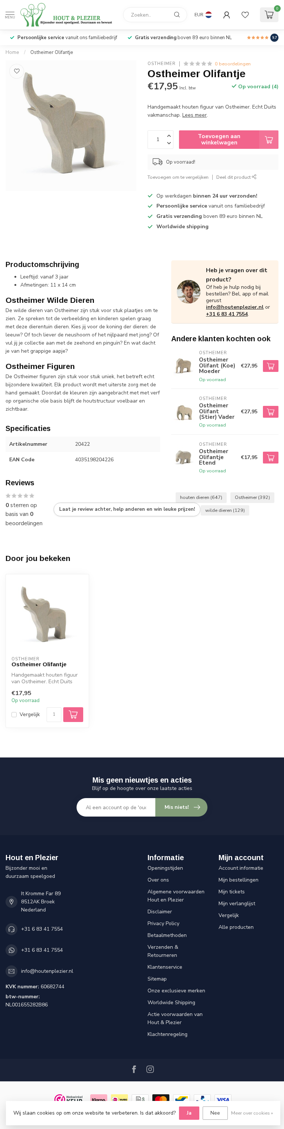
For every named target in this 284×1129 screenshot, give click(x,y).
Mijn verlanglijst (237, 903)
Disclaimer (160, 911)
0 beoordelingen (233, 64)
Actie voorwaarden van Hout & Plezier (175, 1018)
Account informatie (241, 868)
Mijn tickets (232, 891)
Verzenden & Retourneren (163, 951)
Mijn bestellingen (238, 879)
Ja (189, 1112)
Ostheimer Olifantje (51, 52)
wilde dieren (225, 510)
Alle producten (236, 927)
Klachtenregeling (167, 1034)
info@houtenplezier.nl (235, 307)
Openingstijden (165, 868)
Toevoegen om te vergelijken (178, 177)
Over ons (158, 879)
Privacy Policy (163, 923)
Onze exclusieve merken (176, 990)
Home (12, 52)
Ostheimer (162, 64)
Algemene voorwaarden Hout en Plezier (176, 895)
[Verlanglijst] (245, 14)
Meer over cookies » (252, 1113)
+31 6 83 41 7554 (227, 314)
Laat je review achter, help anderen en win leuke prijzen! (127, 509)
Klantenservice (165, 967)
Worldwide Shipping (171, 1002)
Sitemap (157, 978)
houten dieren (201, 497)
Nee (215, 1112)
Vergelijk (30, 714)
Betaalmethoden (167, 935)
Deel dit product (234, 177)
